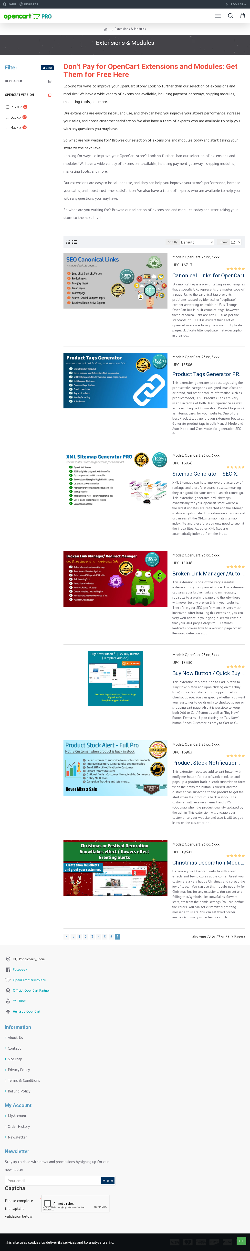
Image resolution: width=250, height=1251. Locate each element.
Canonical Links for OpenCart (208, 276)
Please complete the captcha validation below (19, 1208)
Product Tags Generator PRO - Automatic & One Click (208, 374)
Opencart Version (19, 95)
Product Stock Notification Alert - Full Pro (208, 763)
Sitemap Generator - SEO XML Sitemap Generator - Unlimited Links (208, 474)
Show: (224, 242)
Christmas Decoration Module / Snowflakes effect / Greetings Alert (208, 863)
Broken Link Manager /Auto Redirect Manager (208, 574)
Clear (49, 67)
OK (241, 1241)
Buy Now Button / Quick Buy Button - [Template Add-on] (208, 673)
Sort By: (173, 242)
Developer (13, 81)
